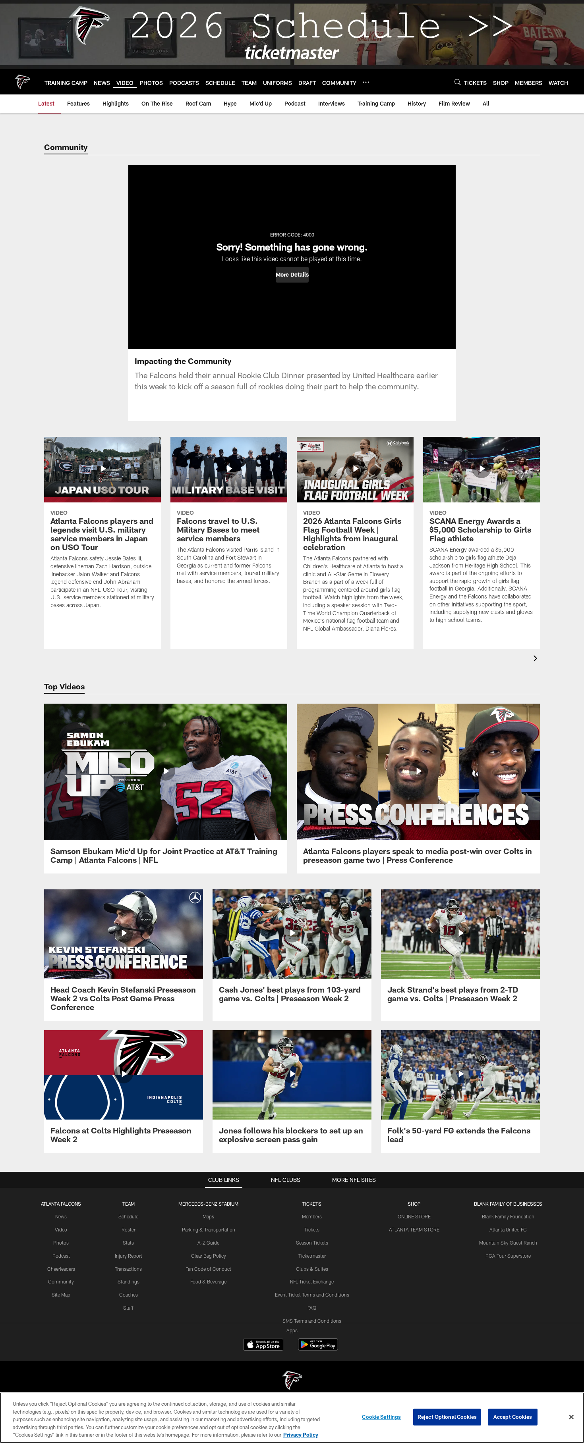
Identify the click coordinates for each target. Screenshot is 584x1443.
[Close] (571, 1417)
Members (312, 1216)
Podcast (61, 1255)
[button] (292, 275)
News (61, 1216)
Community (61, 1281)
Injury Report (128, 1255)
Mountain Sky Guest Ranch (508, 1242)
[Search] (457, 82)
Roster (128, 1229)
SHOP (414, 1203)
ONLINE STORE (414, 1216)
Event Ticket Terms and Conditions (312, 1294)
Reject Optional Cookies (447, 1417)
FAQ (311, 1307)
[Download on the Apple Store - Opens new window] (263, 1345)
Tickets (311, 1229)
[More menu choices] (366, 82)
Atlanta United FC (508, 1229)
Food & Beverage (208, 1281)
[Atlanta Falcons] (292, 1381)
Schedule (128, 1216)
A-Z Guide (208, 1242)
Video (61, 1229)
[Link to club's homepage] (22, 81)
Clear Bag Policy (208, 1255)
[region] (292, 1417)
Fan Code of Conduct (208, 1269)
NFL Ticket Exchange (312, 1281)
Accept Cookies (512, 1417)
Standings (128, 1281)
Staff (128, 1307)
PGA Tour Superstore (508, 1255)
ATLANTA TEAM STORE (414, 1229)
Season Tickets (312, 1242)
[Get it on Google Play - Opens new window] (318, 1348)
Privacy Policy (300, 1434)
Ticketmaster (312, 1255)
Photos (61, 1242)
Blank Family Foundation (508, 1216)
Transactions (128, 1269)
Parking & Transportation (208, 1229)
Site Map (61, 1294)
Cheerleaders (61, 1269)
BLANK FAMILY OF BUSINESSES (508, 1203)
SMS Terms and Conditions (311, 1321)
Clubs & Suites (312, 1269)
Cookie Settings (381, 1417)
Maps (208, 1216)
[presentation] (537, 659)
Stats (128, 1242)
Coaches (128, 1294)
